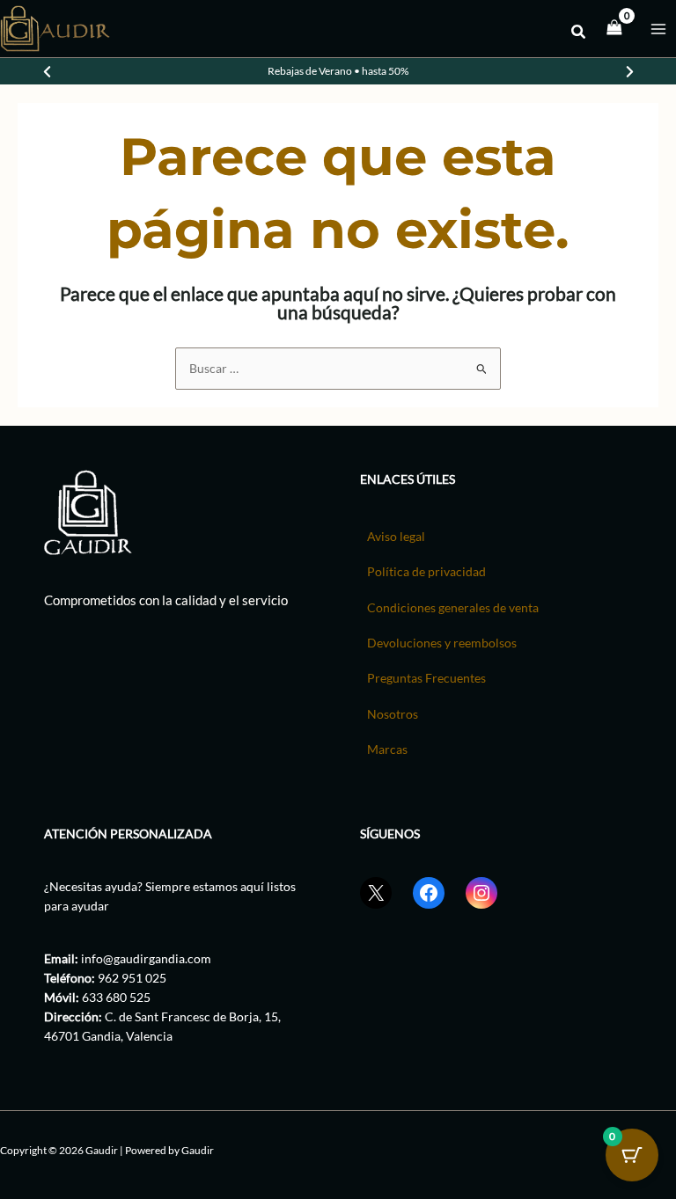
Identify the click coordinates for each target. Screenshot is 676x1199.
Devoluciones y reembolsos (442, 642)
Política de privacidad (426, 571)
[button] (579, 33)
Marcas (387, 749)
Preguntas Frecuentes (426, 677)
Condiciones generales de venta (453, 607)
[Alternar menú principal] (659, 28)
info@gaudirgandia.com (146, 958)
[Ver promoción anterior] (46, 71)
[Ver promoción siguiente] (629, 71)
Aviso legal (396, 536)
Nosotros (392, 713)
